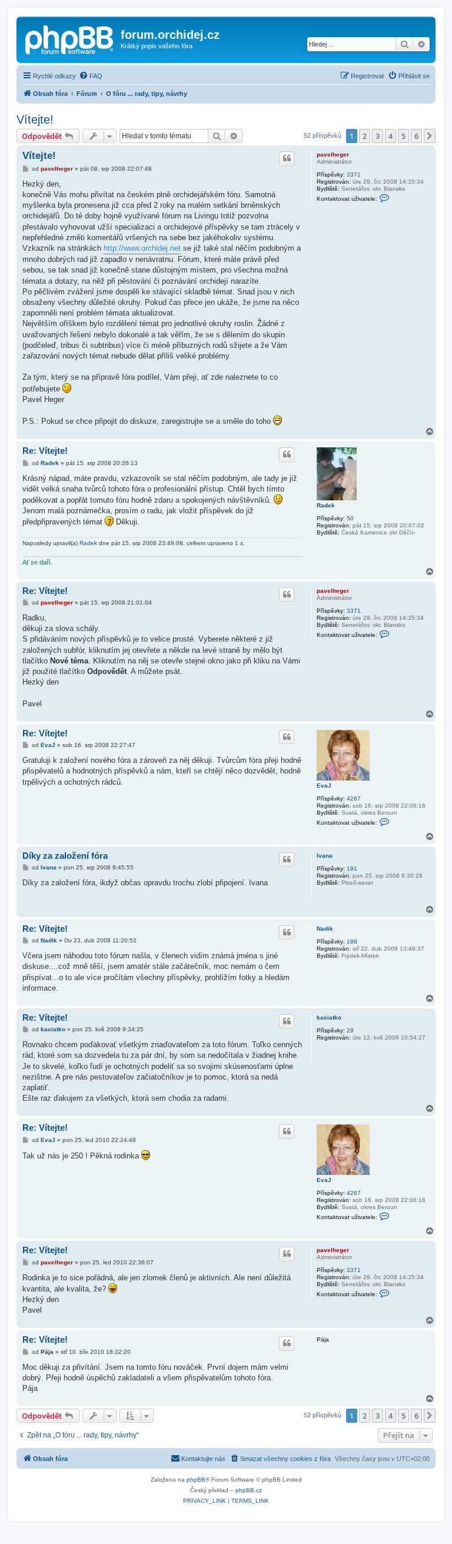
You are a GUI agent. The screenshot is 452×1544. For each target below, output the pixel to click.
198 (352, 941)
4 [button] (390, 136)
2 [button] (365, 136)
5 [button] (403, 136)
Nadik (325, 928)
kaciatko (329, 1017)
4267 (354, 798)
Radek (326, 505)
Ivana (325, 855)
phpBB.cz (248, 1490)
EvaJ (324, 785)
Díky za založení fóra (65, 856)
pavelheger (333, 154)
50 (350, 518)
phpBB (196, 1479)
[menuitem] (90, 76)
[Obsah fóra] (70, 38)
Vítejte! (35, 119)
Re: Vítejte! (45, 451)
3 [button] (377, 136)
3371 (354, 174)
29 (350, 1030)
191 (352, 868)
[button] (430, 136)
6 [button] (416, 136)
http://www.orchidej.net (142, 248)
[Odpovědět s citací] (286, 158)
